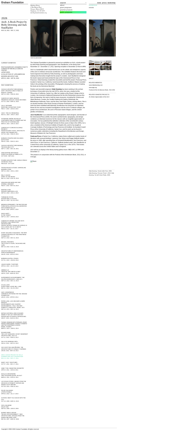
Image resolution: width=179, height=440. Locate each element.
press (104, 3)
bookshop (111, 3)
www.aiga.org (93, 87)
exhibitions (93, 5)
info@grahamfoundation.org (38, 13)
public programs (66, 12)
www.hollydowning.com (96, 85)
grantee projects (66, 10)
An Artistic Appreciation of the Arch (99, 97)
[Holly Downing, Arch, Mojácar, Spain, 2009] (103, 70)
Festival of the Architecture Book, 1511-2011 (102, 90)
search (63, 3)
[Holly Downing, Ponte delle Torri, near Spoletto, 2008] (97, 75)
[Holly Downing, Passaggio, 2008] (91, 75)
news (99, 3)
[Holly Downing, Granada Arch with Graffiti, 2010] (108, 70)
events (91, 7)
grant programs (66, 7)
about (62, 5)
